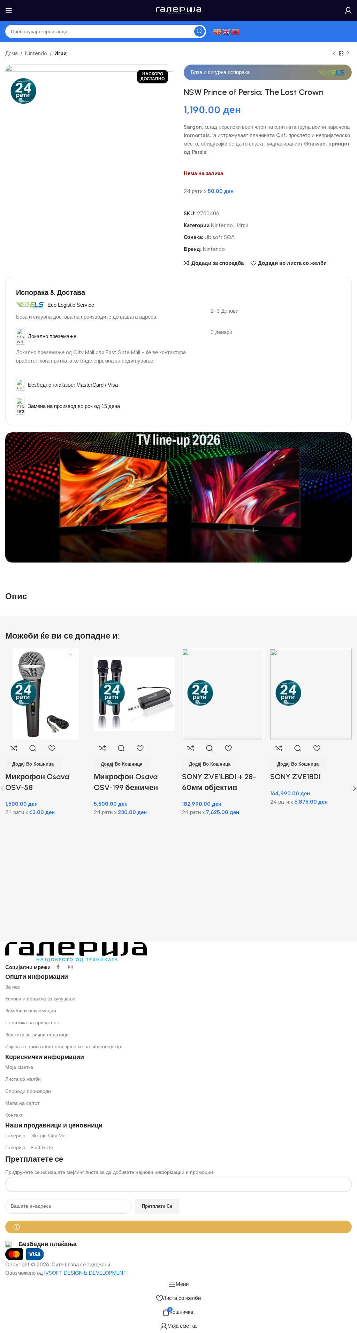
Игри (60, 53)
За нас (12, 987)
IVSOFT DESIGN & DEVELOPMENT (85, 1273)
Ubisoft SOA (220, 237)
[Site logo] (178, 10)
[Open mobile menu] (9, 10)
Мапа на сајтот (22, 1103)
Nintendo (36, 53)
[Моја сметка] (348, 10)
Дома (11, 53)
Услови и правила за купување (40, 999)
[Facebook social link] (58, 967)
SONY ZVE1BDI (295, 776)
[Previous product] (334, 53)
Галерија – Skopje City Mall (36, 1136)
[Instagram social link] (70, 967)
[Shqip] (235, 31)
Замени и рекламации (30, 1011)
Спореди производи (28, 1091)
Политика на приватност (33, 1023)
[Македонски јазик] (217, 31)
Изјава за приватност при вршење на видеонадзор (63, 1047)
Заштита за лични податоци (37, 1035)
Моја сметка (19, 1067)
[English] (226, 31)
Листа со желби (23, 1079)
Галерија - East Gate (29, 1147)
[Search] (199, 31)
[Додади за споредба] (14, 748)
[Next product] (348, 53)
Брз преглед (32, 748)
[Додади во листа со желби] (51, 748)
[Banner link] (178, 497)
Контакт (14, 1115)
